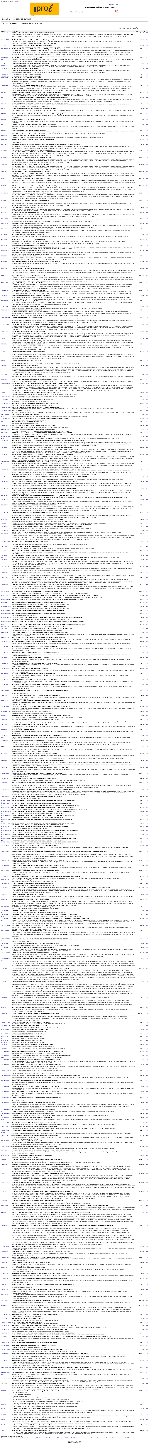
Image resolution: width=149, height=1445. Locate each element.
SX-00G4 (4, 178)
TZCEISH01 (4, 1300)
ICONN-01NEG (5, 1029)
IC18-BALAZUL (5, 599)
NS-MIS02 (4, 1150)
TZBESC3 (4, 968)
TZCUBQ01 (4, 701)
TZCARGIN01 (5, 706)
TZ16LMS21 (4, 481)
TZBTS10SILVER (6, 317)
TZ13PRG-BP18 (6, 407)
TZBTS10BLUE (5, 324)
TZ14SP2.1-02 (5, 1314)
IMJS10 (3, 130)
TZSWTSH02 (5, 1289)
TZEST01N (4, 78)
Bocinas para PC (5, 1437)
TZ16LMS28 (4, 496)
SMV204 (3, 1425)
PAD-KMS (4, 275)
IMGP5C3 (4, 135)
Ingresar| (111, 4)
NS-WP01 (4, 245)
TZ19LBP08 (4, 674)
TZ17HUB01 (4, 530)
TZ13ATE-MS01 (5, 396)
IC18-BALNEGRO (6, 617)
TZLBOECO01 (5, 40)
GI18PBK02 (4, 632)
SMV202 (3, 1414)
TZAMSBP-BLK (5, 383)
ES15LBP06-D (5, 505)
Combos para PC (54, 1437)
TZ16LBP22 (4, 469)
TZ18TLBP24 (5, 592)
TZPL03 (3, 392)
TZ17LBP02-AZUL (6, 49)
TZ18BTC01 (4, 997)
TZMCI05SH (4, 577)
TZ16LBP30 (4, 440)
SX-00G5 (4, 185)
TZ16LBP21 (4, 476)
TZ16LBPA (4, 454)
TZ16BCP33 (4, 499)
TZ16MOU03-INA (6, 1064)
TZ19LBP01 (4, 657)
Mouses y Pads (101, 1437)
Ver (147, 32)
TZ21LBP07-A (5, 301)
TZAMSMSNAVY (6, 425)
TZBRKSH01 (5, 1262)
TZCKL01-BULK (5, 374)
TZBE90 (3, 1159)
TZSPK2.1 (4, 1336)
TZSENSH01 (5, 767)
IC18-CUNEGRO (6, 602)
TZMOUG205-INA (6, 1141)
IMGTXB (3, 144)
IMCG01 (3, 97)
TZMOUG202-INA (6, 1122)
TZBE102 (4, 1191)
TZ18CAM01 (4, 851)
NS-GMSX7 (4, 212)
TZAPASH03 (4, 1295)
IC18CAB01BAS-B (6, 842)
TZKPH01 (4, 900)
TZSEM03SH (5, 566)
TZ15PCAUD (5, 1329)
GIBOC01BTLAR (6, 1367)
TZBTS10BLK (5, 310)
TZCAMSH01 (5, 865)
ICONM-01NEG (5, 1155)
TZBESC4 (4, 981)
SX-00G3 (4, 164)
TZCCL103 (4, 32)
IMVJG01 (4, 114)
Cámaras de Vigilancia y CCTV (30, 1437)
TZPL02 (3, 338)
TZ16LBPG (4, 447)
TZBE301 (4, 1173)
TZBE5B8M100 (5, 789)
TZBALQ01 (4, 695)
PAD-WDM (4, 261)
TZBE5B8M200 (5, 796)
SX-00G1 (4, 150)
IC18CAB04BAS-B (6, 823)
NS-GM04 (4, 229)
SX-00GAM (4, 193)
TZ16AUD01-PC (6, 1349)
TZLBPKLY (4, 719)
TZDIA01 (3, 1405)
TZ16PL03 (4, 523)
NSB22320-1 (4, 240)
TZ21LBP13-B (5, 290)
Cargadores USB (43, 1437)
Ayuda (116, 4)
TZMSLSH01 (5, 773)
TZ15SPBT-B (5, 1378)
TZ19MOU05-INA (6, 1081)
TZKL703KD (4, 306)
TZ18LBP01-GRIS (6, 68)
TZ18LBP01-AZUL (6, 641)
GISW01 (3, 1212)
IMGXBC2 (4, 139)
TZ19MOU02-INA (6, 1097)
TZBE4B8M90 (5, 782)
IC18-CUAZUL (5, 610)
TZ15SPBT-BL (5, 1325)
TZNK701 (4, 546)
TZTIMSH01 (4, 778)
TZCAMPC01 (5, 880)
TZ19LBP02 (4, 646)
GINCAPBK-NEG (6, 429)
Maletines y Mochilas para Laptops (74, 1437)
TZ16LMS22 (4, 489)
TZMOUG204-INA (6, 1146)
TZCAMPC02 (5, 876)
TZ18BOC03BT (5, 1353)
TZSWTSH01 (5, 1246)
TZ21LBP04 (4, 256)
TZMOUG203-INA (6, 1126)
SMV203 (3, 1419)
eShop (37, 15)
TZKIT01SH (4, 1225)
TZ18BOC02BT (5, 1360)
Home (32, 15)
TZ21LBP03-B (5, 74)
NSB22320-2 (4, 250)
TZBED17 (4, 1013)
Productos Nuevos (111, 1437)
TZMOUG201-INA (6, 1135)
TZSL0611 (4, 380)
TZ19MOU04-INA (6, 1086)
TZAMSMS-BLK (5, 418)
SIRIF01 (3, 1007)
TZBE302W (4, 1182)
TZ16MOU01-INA (6, 1051)
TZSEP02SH (4, 572)
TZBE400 (4, 1200)
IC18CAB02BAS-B (6, 807)
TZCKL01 (4, 730)
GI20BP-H (4, 760)
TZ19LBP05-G (5, 668)
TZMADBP (4, 365)
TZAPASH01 (4, 1251)
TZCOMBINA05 (5, 952)
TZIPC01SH (4, 887)
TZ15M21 (4, 1044)
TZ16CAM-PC (5, 883)
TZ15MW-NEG (5, 1022)
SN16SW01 (4, 1205)
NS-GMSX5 (4, 207)
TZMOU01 (4, 1048)
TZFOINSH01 (5, 1268)
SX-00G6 (4, 200)
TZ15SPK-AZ (5, 1342)
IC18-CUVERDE (6, 614)
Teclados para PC (121, 1437)
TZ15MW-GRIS (5, 1025)
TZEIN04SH (4, 584)
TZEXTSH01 (4, 1257)
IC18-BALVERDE (6, 621)
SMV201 (3, 1408)
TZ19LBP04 (4, 652)
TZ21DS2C (4, 740)
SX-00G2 (4, 157)
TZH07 (3, 422)
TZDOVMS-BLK (5, 399)
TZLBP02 (4, 45)
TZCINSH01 (4, 1284)
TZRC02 (3, 351)
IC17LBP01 (4, 519)
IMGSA (3, 124)
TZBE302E (4, 1164)
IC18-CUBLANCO (6, 606)
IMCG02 (3, 103)
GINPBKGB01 (5, 637)
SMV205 (3, 1430)
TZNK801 (4, 628)
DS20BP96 (4, 753)
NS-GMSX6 (4, 223)
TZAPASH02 (4, 1278)
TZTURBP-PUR (5, 403)
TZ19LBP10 (4, 684)
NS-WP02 (4, 234)
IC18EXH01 (4, 595)
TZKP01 (3, 894)
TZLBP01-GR (5, 550)
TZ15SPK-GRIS (5, 1346)
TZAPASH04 (4, 1273)
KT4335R (4, 344)
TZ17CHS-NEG (5, 541)
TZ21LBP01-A (5, 76)
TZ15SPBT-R (5, 1333)
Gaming (62, 1437)
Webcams (130, 1437)
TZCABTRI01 (5, 845)
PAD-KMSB (4, 283)
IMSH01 (3, 119)
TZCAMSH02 (5, 860)
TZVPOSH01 (5, 871)
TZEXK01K (4, 85)
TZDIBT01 (4, 1383)
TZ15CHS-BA (5, 433)
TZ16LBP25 (4, 534)
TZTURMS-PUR (6, 410)
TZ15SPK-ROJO (6, 1322)
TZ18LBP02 (4, 559)
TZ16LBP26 (4, 512)
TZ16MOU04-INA (6, 1059)
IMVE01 (3, 92)
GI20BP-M (4, 746)
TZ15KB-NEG (5, 907)
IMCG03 (3, 108)
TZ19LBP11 (4, 679)
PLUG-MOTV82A (6, 711)
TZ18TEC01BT (5, 925)
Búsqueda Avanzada (76, 12)
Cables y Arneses (16, 1437)
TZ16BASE (4, 526)
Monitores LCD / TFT (90, 1437)
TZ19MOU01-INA (6, 1102)
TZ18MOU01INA (6, 1075)
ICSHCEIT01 (5, 1305)
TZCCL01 (4, 724)
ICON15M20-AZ (5, 1033)
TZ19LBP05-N (5, 663)
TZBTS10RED (5, 331)
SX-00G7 (4, 171)
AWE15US (4, 715)
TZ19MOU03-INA (6, 1091)
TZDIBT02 (4, 1391)
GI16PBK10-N (5, 690)
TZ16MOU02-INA (6, 1070)
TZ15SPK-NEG (5, 1318)
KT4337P (4, 360)
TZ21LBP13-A (5, 295)
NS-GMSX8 (4, 218)
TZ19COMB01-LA (6, 931)
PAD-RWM (4, 268)
